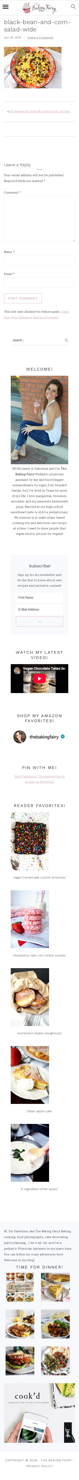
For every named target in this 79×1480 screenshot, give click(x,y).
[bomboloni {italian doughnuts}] (39, 998)
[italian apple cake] (39, 1076)
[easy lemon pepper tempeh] (20, 1325)
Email (9, 274)
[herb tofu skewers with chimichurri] (55, 1362)
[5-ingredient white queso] (39, 1154)
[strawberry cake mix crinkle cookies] (39, 920)
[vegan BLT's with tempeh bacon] (20, 1362)
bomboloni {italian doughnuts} (40, 1033)
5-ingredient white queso (39, 1189)
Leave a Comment (40, 38)
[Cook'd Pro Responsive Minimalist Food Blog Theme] (39, 1442)
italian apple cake (39, 1111)
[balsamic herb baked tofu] (55, 1325)
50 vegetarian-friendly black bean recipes (40, 112)
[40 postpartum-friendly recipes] (20, 1288)
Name (9, 252)
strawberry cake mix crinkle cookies (39, 955)
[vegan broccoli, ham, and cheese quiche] (55, 1288)
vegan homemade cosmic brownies (39, 877)
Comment (12, 193)
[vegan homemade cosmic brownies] (39, 842)
